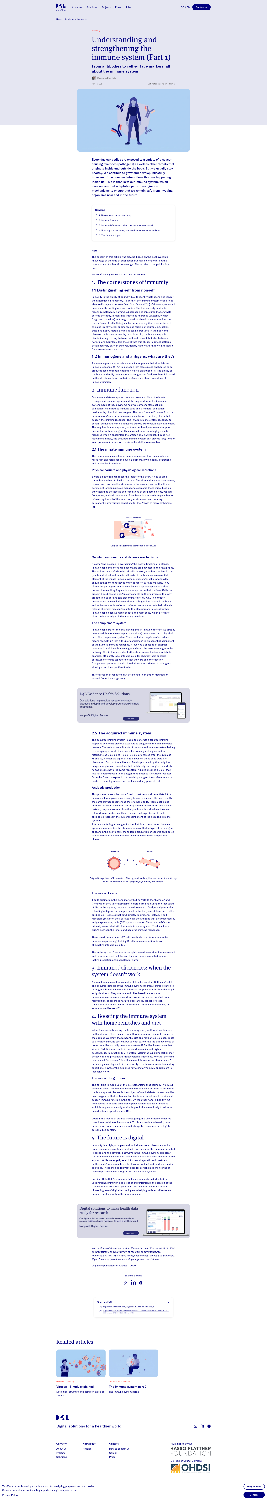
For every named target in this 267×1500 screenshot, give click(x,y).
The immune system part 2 (127, 1387)
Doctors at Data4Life (106, 78)
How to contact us (119, 1448)
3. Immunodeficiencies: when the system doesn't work (126, 225)
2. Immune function (108, 220)
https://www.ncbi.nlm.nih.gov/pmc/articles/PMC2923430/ (128, 1306)
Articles (87, 1448)
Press (118, 7)
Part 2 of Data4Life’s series (107, 1179)
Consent (254, 1494)
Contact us (201, 7)
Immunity (96, 30)
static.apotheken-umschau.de (141, 545)
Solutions (91, 7)
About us (77, 7)
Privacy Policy (10, 1495)
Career (113, 1452)
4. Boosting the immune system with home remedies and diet (129, 230)
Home (59, 19)
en (188, 7)
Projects (106, 7)
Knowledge (70, 19)
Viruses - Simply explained (75, 1387)
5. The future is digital (110, 235)
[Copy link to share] (125, 1283)
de (182, 7)
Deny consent (254, 1486)
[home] (60, 7)
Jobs (128, 7)
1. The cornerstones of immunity (115, 215)
